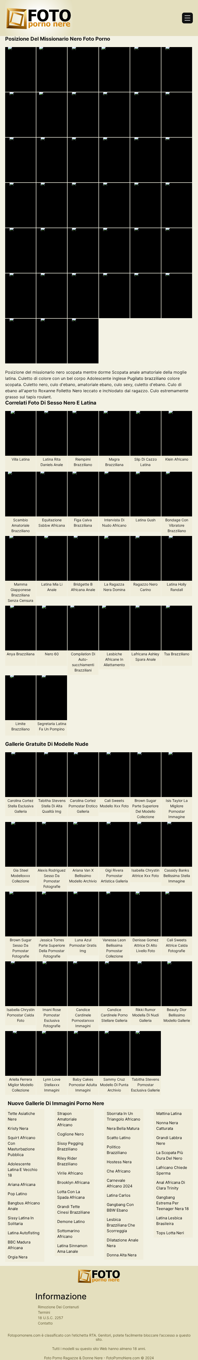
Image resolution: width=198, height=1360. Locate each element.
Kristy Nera (18, 1128)
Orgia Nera (17, 1257)
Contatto (45, 1323)
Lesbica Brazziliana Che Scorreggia (121, 1225)
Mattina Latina (169, 1113)
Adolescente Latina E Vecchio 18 (22, 1169)
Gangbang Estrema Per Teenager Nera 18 (172, 1203)
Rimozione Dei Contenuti (58, 1307)
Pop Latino (17, 1193)
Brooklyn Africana (73, 1182)
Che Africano (118, 1171)
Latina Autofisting (23, 1232)
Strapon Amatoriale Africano (67, 1119)
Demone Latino (71, 1221)
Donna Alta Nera (121, 1254)
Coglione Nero (70, 1134)
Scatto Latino (118, 1137)
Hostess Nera (119, 1161)
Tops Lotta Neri (170, 1232)
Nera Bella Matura (123, 1128)
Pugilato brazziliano (146, 378)
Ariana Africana (21, 1184)
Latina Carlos (118, 1195)
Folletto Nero (69, 390)
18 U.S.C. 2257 (50, 1318)
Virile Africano (70, 1173)
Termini (44, 1312)
